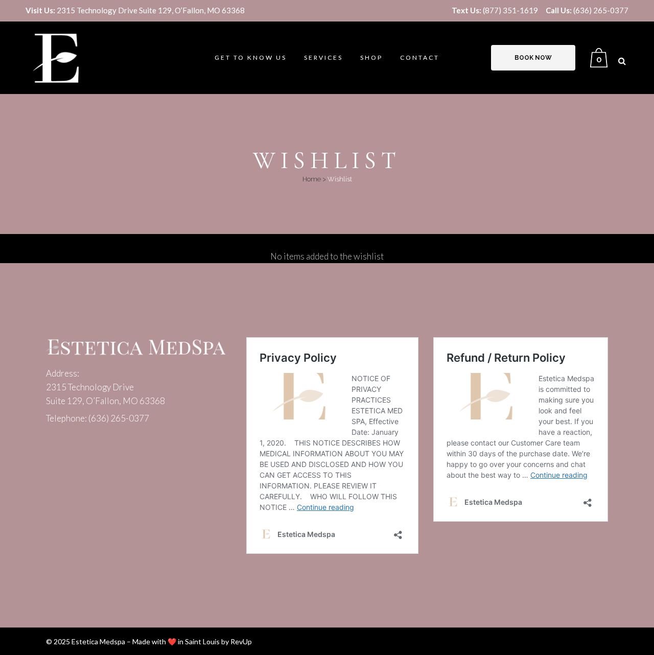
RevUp (241, 641)
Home (311, 179)
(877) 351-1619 (495, 10)
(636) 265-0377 (587, 10)
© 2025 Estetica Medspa (85, 641)
